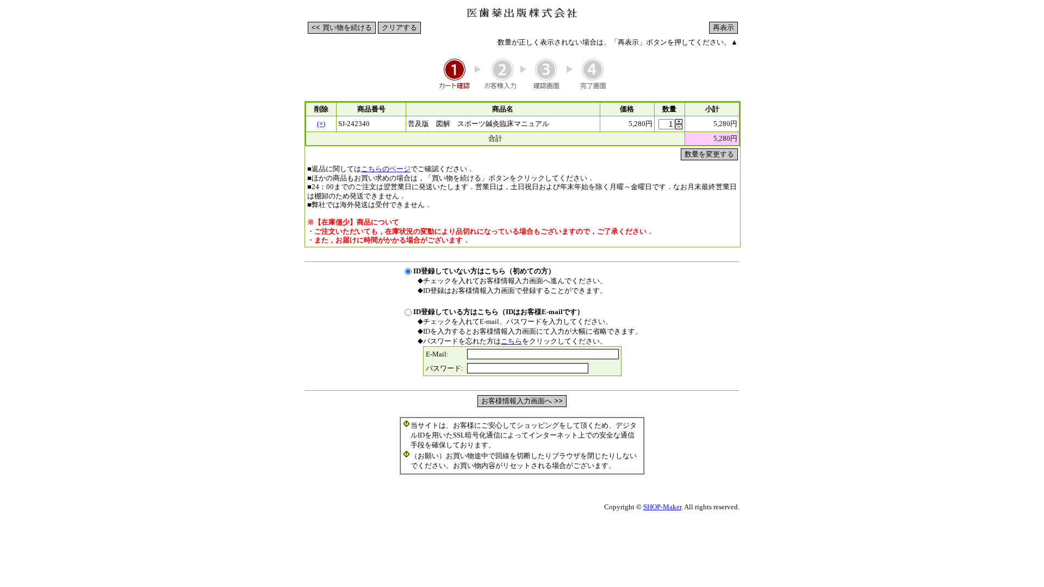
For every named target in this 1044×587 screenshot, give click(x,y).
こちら (511, 341)
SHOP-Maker (662, 507)
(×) (321, 124)
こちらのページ (386, 169)
